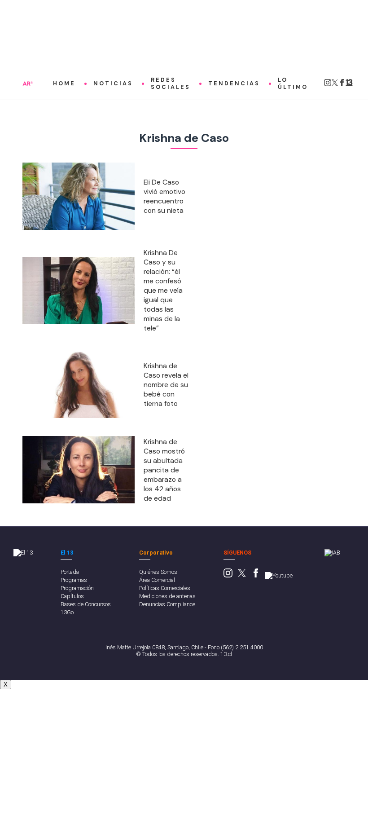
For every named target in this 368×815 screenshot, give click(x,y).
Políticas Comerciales (164, 588)
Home (64, 83)
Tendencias (234, 83)
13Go (67, 612)
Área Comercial (157, 580)
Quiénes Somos (158, 571)
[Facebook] (342, 85)
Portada (70, 571)
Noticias (113, 83)
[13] (349, 85)
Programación (77, 588)
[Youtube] (279, 575)
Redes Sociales (170, 83)
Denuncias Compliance (167, 604)
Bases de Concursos (86, 604)
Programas (74, 580)
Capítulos (72, 596)
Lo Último (293, 83)
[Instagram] (327, 85)
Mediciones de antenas (167, 596)
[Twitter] (334, 85)
